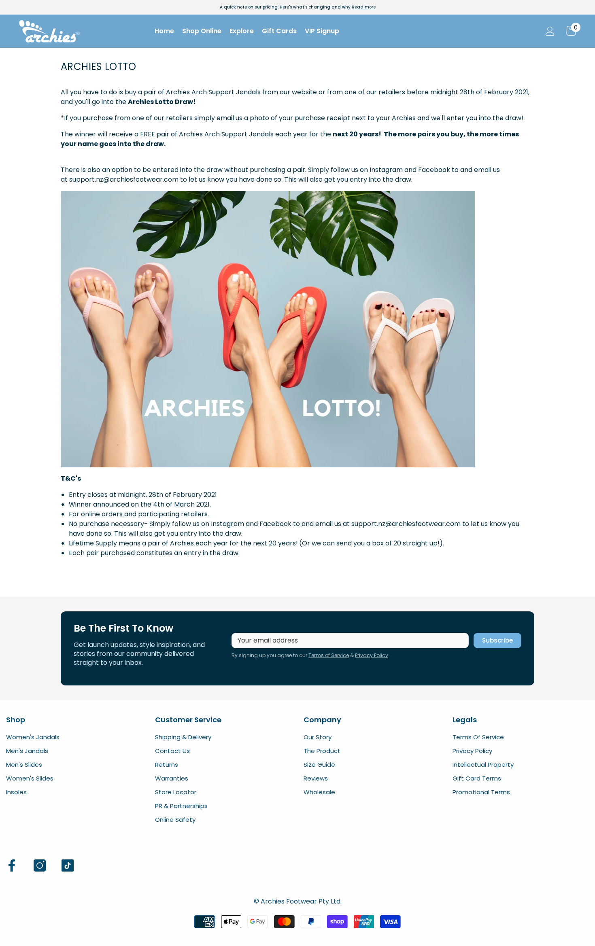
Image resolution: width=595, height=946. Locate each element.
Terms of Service (328, 655)
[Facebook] (12, 865)
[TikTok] (68, 865)
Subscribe (497, 640)
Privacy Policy (371, 655)
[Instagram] (40, 865)
